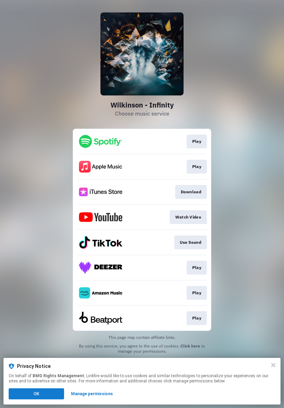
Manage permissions (92, 393)
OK (36, 393)
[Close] (273, 365)
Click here (190, 346)
